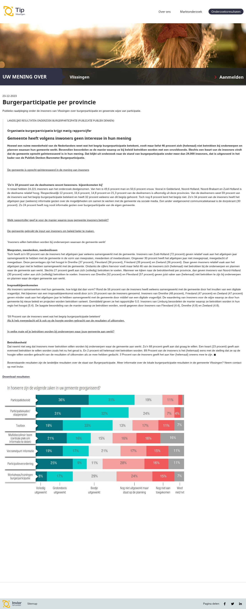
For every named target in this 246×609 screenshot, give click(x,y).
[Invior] (12, 603)
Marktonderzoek (191, 11)
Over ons (165, 11)
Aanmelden (231, 77)
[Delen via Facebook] (225, 604)
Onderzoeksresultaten (226, 11)
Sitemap (32, 603)
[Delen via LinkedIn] (240, 604)
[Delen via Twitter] (232, 604)
